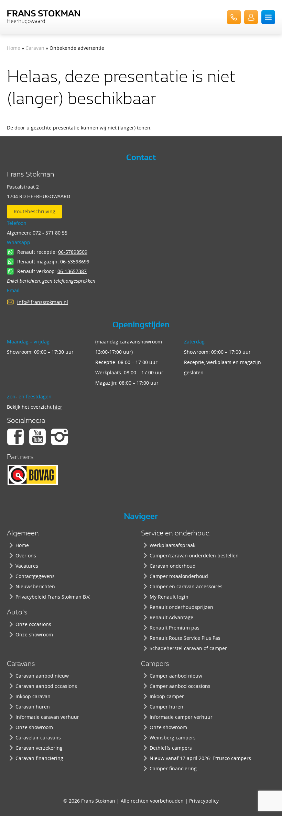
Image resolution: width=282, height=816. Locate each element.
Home (13, 48)
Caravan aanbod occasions (46, 686)
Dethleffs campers (171, 747)
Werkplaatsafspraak (172, 545)
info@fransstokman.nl (42, 302)
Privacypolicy (204, 800)
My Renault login (169, 596)
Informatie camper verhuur (181, 716)
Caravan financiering (39, 758)
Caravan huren (32, 706)
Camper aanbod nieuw (176, 675)
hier (57, 407)
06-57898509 (72, 252)
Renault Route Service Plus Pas (185, 638)
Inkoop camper (167, 696)
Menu (268, 17)
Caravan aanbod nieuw (42, 675)
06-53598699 (74, 261)
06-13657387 (72, 271)
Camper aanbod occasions (180, 686)
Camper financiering (173, 768)
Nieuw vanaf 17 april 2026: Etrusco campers (200, 758)
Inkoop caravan (33, 696)
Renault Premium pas (174, 627)
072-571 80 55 (233, 17)
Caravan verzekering (39, 747)
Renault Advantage (171, 617)
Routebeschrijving (34, 211)
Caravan (34, 48)
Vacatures (26, 565)
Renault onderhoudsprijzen (181, 607)
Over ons (25, 555)
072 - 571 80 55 (50, 232)
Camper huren (166, 706)
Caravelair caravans (38, 737)
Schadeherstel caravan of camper (188, 648)
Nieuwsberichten (35, 586)
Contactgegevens (35, 576)
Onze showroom (34, 634)
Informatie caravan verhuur (47, 716)
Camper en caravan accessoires (186, 586)
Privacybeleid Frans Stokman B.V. (52, 596)
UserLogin (251, 17)
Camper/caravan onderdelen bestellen (194, 555)
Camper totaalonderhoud (179, 576)
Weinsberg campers (173, 737)
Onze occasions (33, 624)
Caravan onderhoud (173, 565)
